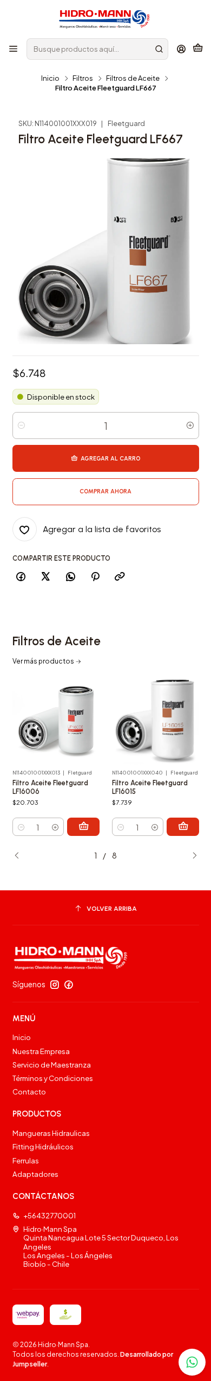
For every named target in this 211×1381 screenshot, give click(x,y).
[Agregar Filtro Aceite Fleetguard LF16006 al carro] (83, 827)
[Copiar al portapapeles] (119, 577)
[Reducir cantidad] (21, 425)
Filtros (82, 78)
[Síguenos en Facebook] (69, 985)
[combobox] (97, 49)
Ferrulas (25, 1160)
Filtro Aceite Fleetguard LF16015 (150, 787)
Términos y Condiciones (52, 1078)
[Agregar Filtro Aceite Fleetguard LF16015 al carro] (183, 827)
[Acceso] (181, 49)
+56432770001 (49, 1215)
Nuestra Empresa (41, 1051)
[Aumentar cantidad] (190, 425)
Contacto (29, 1091)
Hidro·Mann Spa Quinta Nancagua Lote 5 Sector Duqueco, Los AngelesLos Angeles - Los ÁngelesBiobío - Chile (101, 1246)
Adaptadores (35, 1173)
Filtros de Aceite (133, 78)
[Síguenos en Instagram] (55, 985)
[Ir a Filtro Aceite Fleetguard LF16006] (56, 721)
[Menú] (13, 49)
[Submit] (159, 49)
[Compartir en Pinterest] (95, 577)
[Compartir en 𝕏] (45, 577)
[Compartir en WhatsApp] (70, 577)
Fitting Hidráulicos (43, 1146)
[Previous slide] (20, 856)
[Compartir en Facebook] (21, 577)
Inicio (50, 78)
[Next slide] (191, 856)
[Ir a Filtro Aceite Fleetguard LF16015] (156, 721)
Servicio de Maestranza (51, 1064)
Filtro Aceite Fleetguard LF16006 (50, 787)
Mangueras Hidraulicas (51, 1133)
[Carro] (197, 49)
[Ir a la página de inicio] (105, 18)
